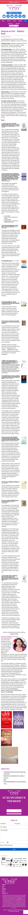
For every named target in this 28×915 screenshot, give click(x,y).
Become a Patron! (15, 13)
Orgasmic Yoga (9, 690)
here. (21, 709)
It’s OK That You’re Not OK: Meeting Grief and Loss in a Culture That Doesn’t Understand (11, 125)
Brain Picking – (6, 91)
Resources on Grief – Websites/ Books (12, 32)
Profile (3, 21)
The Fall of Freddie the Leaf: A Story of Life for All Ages (10, 226)
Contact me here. (14, 633)
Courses (20, 21)
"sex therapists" (19, 898)
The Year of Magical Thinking (10, 481)
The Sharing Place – (7, 49)
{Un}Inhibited (10, 692)
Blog (25, 21)
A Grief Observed (7, 260)
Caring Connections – (8, 64)
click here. (12, 709)
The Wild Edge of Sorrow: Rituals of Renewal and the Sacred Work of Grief (11, 377)
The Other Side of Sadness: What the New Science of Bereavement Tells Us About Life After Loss (10, 577)
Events (14, 21)
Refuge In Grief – (6, 43)
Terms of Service (15, 911)
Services (9, 21)
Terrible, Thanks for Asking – (9, 101)
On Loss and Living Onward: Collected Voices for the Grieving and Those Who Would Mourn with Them (10, 439)
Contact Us (10, 23)
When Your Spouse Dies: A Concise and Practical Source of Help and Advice (10, 362)
